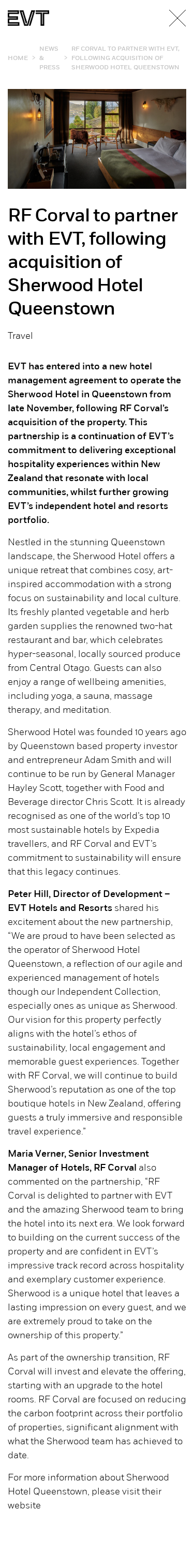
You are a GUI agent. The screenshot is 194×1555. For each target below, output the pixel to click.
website (24, 1506)
